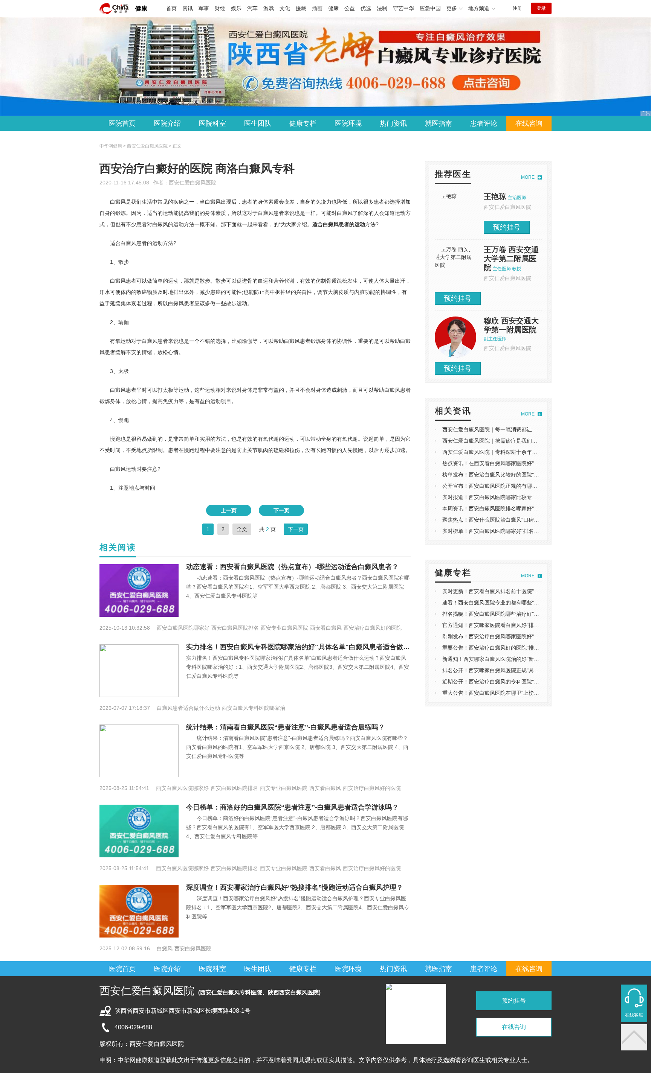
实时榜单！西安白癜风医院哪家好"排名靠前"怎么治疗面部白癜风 (518, 531)
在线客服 (634, 1015)
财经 (220, 8)
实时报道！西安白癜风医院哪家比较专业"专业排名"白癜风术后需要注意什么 (531, 497)
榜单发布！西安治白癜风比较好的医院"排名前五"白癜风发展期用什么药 (526, 475)
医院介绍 (167, 123)
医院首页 (122, 123)
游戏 (268, 8)
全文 (242, 529)
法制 (382, 8)
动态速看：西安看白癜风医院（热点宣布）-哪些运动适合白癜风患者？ (292, 567)
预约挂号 (506, 227)
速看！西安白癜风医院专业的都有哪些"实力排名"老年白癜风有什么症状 (526, 603)
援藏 (301, 8)
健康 (141, 8)
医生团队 (257, 123)
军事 (204, 8)
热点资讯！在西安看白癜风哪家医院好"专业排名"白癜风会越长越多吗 (523, 463)
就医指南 (438, 123)
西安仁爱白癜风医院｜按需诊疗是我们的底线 (495, 441)
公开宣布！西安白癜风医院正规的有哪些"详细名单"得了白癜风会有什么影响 (531, 486)
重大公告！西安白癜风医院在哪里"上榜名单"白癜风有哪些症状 (515, 693)
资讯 (187, 8)
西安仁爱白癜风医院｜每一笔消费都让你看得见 (497, 429)
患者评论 (483, 123)
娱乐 (236, 8)
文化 (285, 8)
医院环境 (348, 123)
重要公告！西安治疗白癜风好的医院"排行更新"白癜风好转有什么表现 (523, 648)
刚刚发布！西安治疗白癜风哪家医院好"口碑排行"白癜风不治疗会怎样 (523, 636)
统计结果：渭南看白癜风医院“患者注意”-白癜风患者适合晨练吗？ (285, 727)
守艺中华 (403, 8)
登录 (541, 8)
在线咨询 (528, 123)
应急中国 (430, 8)
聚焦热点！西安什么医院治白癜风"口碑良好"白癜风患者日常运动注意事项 (528, 520)
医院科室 (212, 123)
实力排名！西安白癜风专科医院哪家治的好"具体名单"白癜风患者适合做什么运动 (308, 647)
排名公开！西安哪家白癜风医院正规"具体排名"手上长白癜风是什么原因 (526, 670)
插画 (317, 8)
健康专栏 (302, 123)
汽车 (252, 8)
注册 (517, 8)
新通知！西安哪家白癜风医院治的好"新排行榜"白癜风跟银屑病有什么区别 (528, 659)
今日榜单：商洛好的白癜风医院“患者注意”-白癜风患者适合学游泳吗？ (292, 807)
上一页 (229, 510)
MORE (528, 177)
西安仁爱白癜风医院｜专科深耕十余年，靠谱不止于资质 (508, 452)
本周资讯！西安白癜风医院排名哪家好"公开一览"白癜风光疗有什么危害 (526, 508)
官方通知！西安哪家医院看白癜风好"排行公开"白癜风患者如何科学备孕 (526, 625)
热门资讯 (393, 123)
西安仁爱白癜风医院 (192, 183)
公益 (349, 8)
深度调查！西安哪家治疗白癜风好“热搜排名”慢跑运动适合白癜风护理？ (294, 887)
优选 (366, 8)
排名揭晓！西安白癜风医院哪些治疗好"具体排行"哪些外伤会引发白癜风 (526, 614)
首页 (171, 8)
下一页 (281, 510)
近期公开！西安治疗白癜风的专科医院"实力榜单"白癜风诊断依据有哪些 (526, 682)
